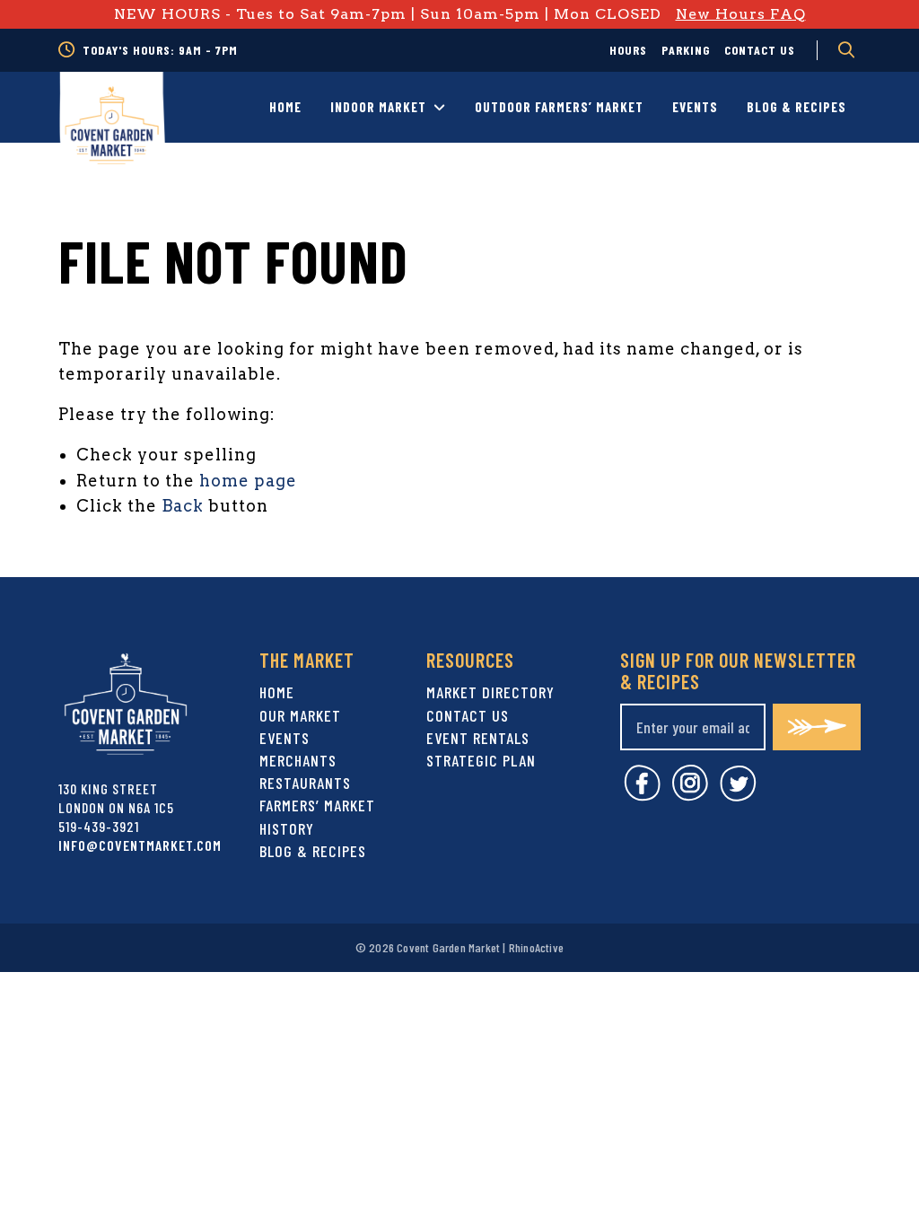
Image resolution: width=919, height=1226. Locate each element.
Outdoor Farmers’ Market (559, 107)
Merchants (298, 760)
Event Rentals (478, 738)
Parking (685, 49)
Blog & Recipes (796, 107)
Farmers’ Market (317, 805)
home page (248, 480)
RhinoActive (536, 947)
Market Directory (490, 692)
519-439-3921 (98, 826)
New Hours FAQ (741, 13)
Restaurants (305, 783)
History (286, 828)
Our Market (300, 715)
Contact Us (759, 49)
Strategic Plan (481, 760)
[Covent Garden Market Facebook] (642, 795)
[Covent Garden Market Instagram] (690, 795)
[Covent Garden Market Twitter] (738, 795)
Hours (628, 49)
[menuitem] (628, 50)
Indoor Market (378, 107)
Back (183, 505)
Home (285, 107)
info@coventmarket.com (140, 845)
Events (695, 107)
